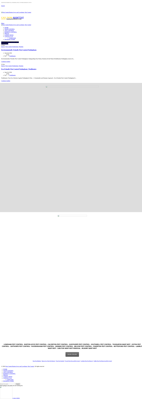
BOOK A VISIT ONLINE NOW (10, 42)
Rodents (21, 46)
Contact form (12, 38)
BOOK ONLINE (72, 354)
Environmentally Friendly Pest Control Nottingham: (19, 50)
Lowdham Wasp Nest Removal (87, 360)
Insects (3, 46)
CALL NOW (4, 43)
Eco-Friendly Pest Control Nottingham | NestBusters (18, 69)
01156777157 (18, 17)
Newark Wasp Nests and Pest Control (72, 360)
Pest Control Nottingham (11, 46)
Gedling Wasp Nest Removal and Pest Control (103, 360)
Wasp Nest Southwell (60, 360)
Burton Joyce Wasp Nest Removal (48, 360)
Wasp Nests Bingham (37, 360)
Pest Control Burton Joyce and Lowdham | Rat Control (20, 366)
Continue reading (5, 61)
